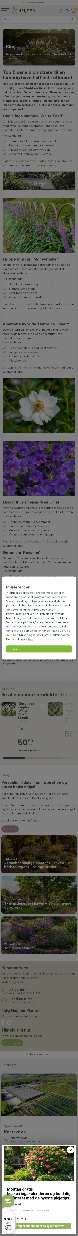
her (30, 639)
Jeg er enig (18, 1218)
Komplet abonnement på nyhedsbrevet (39, 1226)
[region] (39, 618)
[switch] (8, 1227)
